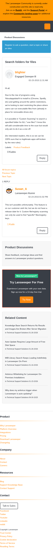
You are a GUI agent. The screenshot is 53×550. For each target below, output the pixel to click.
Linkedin (3, 521)
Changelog (5, 442)
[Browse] (4, 26)
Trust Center (5, 533)
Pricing (3, 436)
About (2, 459)
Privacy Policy (6, 536)
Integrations (5, 432)
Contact (3, 462)
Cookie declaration (8, 540)
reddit (2, 524)
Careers (3, 465)
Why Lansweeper (8, 425)
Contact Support (7, 488)
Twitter (3, 514)
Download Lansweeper (10, 439)
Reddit (19, 10)
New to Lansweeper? (26, 276)
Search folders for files (20, 61)
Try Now (26, 299)
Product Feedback (22, 147)
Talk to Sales (9, 506)
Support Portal (37, 10)
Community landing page (26, 13)
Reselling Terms (7, 546)
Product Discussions (15, 37)
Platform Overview (8, 429)
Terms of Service (7, 543)
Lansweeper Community (15, 26)
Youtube (3, 517)
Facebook (4, 511)
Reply (42, 158)
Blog (2, 481)
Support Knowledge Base (11, 485)
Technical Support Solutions (17, 333)
